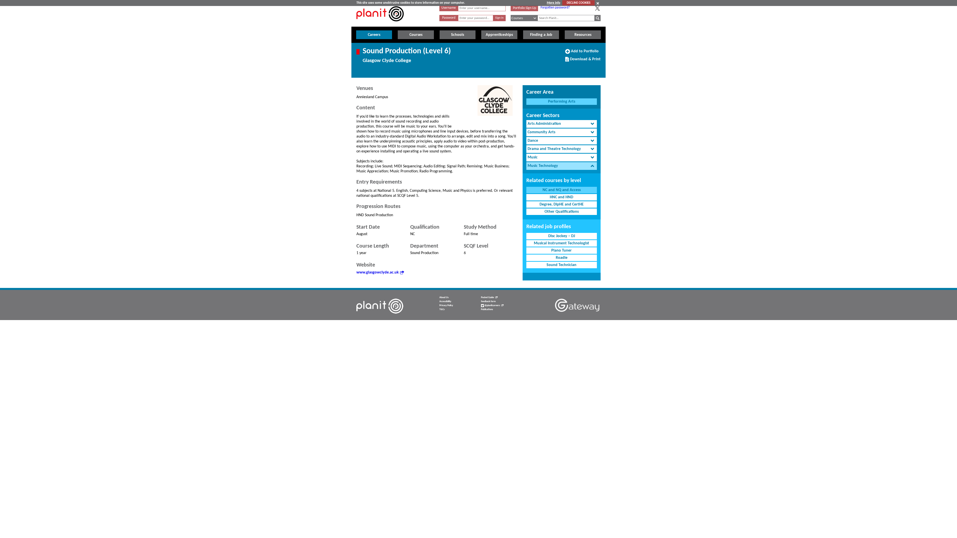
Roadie (561, 258)
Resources (582, 35)
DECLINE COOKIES (578, 2)
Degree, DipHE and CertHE (562, 204)
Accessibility (445, 301)
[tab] (561, 124)
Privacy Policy (446, 305)
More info (553, 2)
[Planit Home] (380, 24)
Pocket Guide (487, 297)
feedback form (488, 301)
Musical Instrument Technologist (561, 243)
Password (448, 17)
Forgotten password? (555, 7)
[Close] (597, 3)
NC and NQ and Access (562, 190)
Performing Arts (561, 102)
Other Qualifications (562, 212)
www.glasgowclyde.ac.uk (377, 272)
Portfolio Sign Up (524, 8)
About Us (444, 297)
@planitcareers (492, 305)
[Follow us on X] (597, 8)
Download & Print (585, 61)
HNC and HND (561, 197)
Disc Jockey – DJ (561, 236)
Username (448, 7)
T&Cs (442, 309)
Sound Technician (561, 265)
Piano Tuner (561, 251)
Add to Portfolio (584, 53)
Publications (487, 309)
